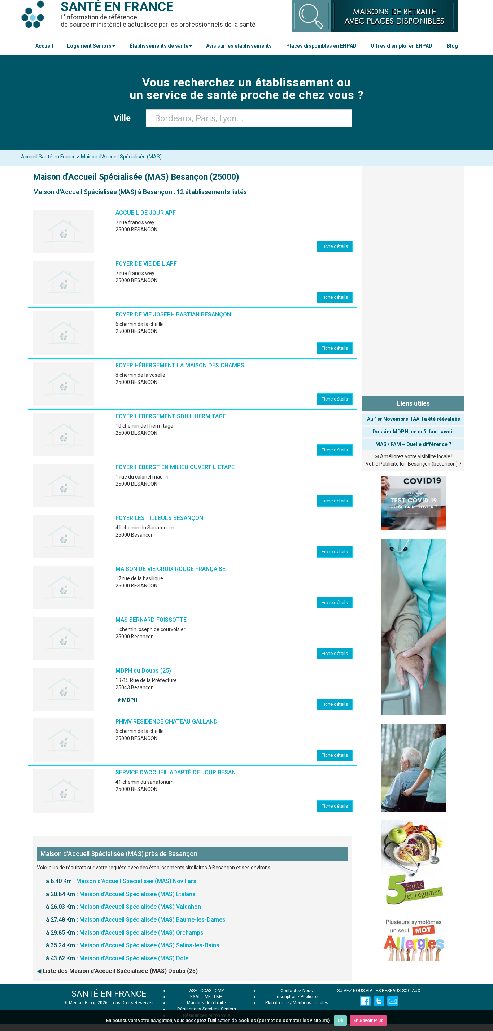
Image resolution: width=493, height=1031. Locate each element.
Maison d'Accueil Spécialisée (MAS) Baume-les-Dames (152, 919)
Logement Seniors (89, 46)
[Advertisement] (413, 279)
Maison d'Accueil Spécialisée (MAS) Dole (133, 958)
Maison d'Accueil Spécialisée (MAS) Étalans (137, 894)
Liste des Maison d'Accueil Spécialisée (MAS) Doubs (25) (120, 970)
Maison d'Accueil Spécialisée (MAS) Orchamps (141, 932)
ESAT (195, 996)
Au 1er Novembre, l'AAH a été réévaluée (413, 419)
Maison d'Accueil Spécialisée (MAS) (121, 157)
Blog (452, 46)
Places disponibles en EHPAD (321, 46)
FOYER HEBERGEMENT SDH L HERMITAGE (170, 416)
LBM (218, 996)
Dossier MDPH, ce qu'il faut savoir (413, 431)
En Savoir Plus (368, 1020)
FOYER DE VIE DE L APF (146, 263)
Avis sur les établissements (239, 46)
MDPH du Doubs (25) (143, 670)
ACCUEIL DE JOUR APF (145, 212)
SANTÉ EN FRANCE (109, 994)
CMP (219, 990)
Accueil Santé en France (48, 157)
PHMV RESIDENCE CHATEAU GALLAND (166, 721)
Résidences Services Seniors (206, 1009)
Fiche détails (335, 246)
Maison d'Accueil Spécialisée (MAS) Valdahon (140, 906)
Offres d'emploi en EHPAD (401, 46)
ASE (193, 990)
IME (207, 996)
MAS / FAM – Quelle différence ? (413, 444)
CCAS (205, 990)
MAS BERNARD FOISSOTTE (151, 619)
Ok (340, 1020)
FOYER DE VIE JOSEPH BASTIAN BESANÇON (173, 314)
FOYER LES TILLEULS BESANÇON (159, 518)
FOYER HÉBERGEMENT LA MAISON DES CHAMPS (179, 365)
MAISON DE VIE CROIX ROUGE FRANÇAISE (170, 568)
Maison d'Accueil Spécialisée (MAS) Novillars (136, 881)
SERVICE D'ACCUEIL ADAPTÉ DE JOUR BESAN (175, 772)
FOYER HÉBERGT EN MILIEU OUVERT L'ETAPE (175, 467)
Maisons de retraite (206, 1002)
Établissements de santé (159, 46)
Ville (124, 118)
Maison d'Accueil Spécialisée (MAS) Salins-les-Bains (149, 945)
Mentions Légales (310, 1002)
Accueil (44, 46)
